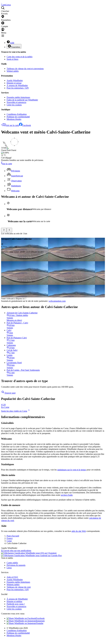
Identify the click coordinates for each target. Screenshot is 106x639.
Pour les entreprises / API (18, 88)
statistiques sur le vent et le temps (71, 470)
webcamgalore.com (57, 301)
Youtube (39, 623)
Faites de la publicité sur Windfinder (22, 100)
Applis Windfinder (15, 80)
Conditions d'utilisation (17, 114)
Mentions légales (14, 119)
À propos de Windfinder (17, 85)
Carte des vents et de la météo (19, 56)
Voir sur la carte (12, 125)
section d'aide (67, 495)
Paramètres (15, 47)
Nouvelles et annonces (16, 102)
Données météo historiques (18, 97)
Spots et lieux (12, 59)
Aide (12, 43)
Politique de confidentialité (18, 117)
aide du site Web (78, 531)
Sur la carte (7, 163)
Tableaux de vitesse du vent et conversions (25, 68)
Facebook (26, 125)
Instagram (40, 621)
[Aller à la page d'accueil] (1, 2)
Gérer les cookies (14, 105)
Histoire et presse (14, 83)
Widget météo (13, 71)
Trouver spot (9, 393)
